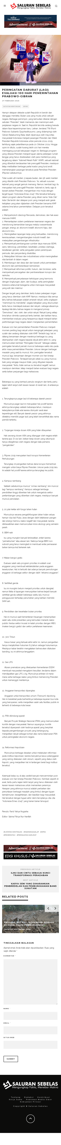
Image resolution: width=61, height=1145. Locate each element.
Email (7, 1023)
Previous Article (30, 869)
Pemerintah (10, 835)
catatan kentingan (13, 832)
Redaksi (29, 1097)
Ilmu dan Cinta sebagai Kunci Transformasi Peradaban (30, 874)
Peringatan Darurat (27, 835)
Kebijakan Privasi (30, 1102)
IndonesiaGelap (32, 832)
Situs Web (9, 1037)
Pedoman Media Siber (39, 1099)
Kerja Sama (15, 1099)
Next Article (30, 880)
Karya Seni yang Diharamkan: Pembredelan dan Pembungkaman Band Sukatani (30, 886)
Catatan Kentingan (11, 106)
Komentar (10, 956)
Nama (7, 1008)
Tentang (16, 1097)
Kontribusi (43, 1097)
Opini (25, 106)
